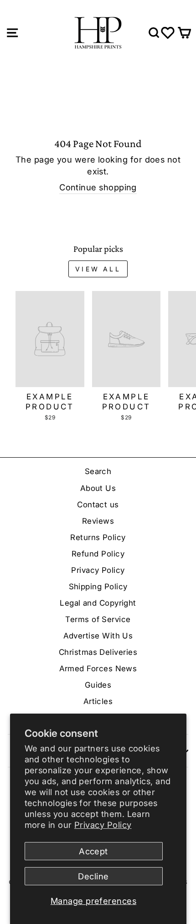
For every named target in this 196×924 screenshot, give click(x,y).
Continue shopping (98, 187)
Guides (98, 684)
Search (98, 471)
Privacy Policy (102, 825)
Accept (93, 851)
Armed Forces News (98, 668)
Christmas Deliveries (98, 652)
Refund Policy (98, 553)
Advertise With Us (98, 635)
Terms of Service (97, 619)
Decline (93, 876)
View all (98, 269)
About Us (98, 488)
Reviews (98, 521)
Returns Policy (97, 537)
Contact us (98, 504)
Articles (98, 701)
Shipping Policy (98, 586)
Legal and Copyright (98, 602)
